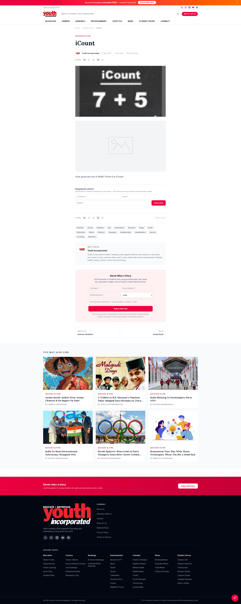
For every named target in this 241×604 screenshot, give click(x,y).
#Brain (91, 232)
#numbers (112, 232)
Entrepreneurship (73, 571)
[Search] (178, 14)
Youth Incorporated (97, 250)
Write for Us (190, 14)
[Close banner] (237, 2)
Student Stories (183, 571)
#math (150, 228)
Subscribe (158, 203)
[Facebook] (197, 7)
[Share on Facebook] (84, 60)
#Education (81, 232)
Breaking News (161, 560)
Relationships (138, 571)
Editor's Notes (183, 583)
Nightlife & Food (117, 587)
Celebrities (114, 575)
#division (101, 232)
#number (80, 228)
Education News (161, 564)
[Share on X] (89, 60)
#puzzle (153, 232)
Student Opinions (184, 564)
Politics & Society (162, 571)
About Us (100, 509)
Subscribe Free (147, 2)
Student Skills (48, 575)
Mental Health (138, 567)
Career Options (72, 560)
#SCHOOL (92, 237)
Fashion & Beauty (140, 560)
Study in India (48, 560)
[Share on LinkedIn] (98, 60)
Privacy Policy (102, 532)
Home (77, 28)
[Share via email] (103, 60)
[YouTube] (193, 7)
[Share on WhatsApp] (94, 60)
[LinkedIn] (189, 7)
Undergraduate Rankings (94, 564)
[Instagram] (186, 7)
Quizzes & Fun (88, 28)
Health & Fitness (139, 564)
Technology (138, 583)
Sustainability (138, 587)
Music (112, 564)
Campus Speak (183, 575)
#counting (80, 237)
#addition (100, 228)
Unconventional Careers (76, 564)
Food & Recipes (139, 579)
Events (113, 583)
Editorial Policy (103, 528)
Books (113, 567)
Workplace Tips (72, 575)
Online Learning (49, 567)
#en (109, 228)
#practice (131, 228)
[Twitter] (182, 7)
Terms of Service (104, 537)
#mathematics (140, 232)
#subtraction (119, 228)
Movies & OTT (116, 560)
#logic (141, 228)
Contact (100, 518)
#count (90, 228)
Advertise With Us (104, 514)
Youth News (160, 567)
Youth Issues (182, 567)
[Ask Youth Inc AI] (234, 597)
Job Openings (71, 567)
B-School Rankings (96, 560)
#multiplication (125, 232)
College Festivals (184, 579)
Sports (113, 571)
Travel (135, 575)
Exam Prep (47, 571)
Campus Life (182, 560)
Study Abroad (49, 564)
